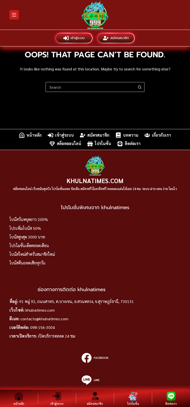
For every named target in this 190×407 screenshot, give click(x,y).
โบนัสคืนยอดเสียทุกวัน (27, 262)
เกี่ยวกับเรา (161, 135)
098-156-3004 (42, 327)
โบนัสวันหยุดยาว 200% (28, 219)
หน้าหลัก (34, 135)
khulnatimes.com (40, 310)
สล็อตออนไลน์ (69, 143)
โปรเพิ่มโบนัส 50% (25, 228)
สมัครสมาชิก (119, 38)
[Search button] (139, 87)
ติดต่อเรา (133, 143)
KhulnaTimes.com (95, 180)
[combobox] (90, 87)
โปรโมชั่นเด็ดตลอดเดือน (29, 245)
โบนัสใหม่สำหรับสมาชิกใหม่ (32, 254)
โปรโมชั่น (103, 143)
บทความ (130, 135)
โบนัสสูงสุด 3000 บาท (27, 236)
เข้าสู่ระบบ (78, 38)
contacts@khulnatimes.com (44, 318)
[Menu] (14, 15)
